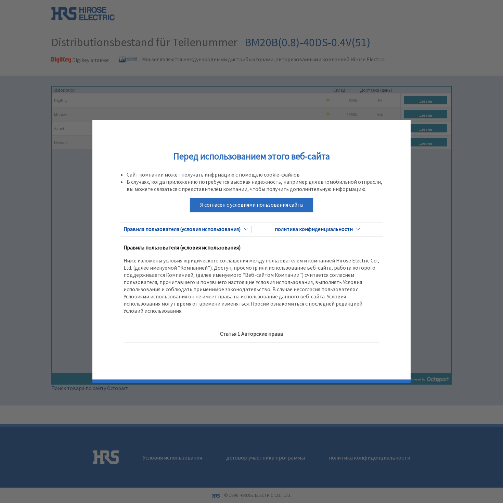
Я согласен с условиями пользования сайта (251, 204)
